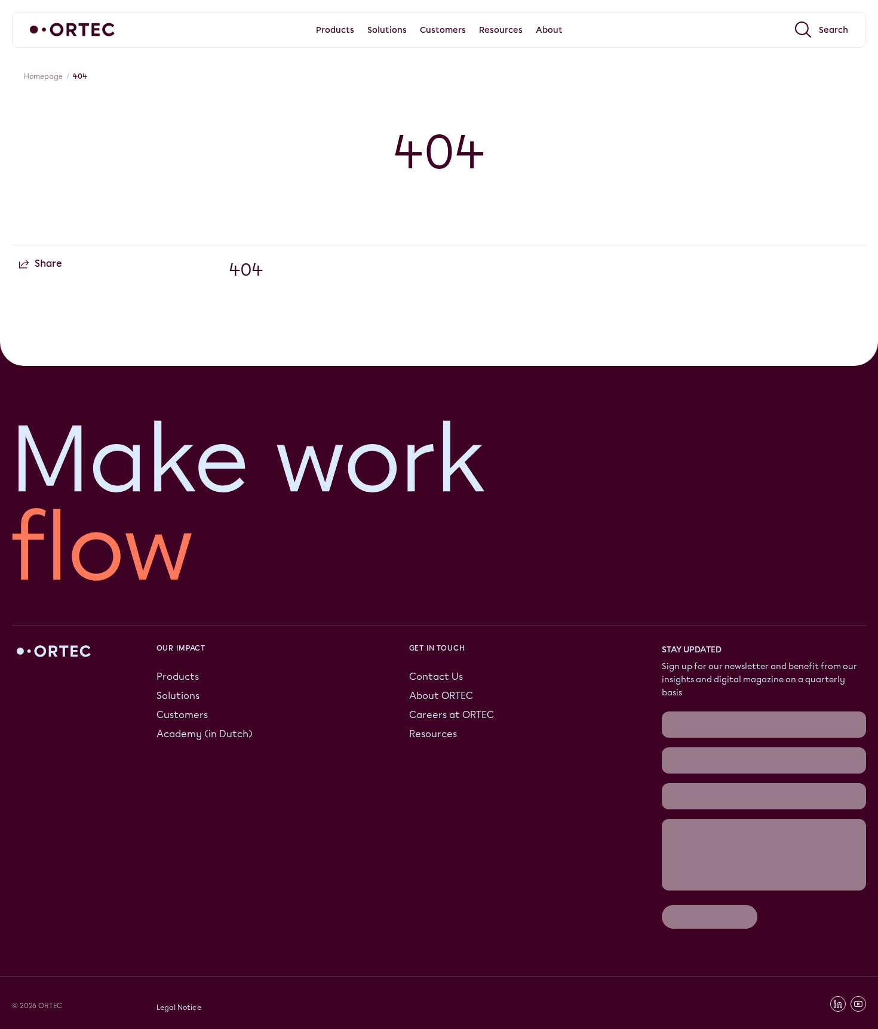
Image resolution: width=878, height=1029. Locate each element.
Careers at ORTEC (451, 714)
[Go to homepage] (72, 29)
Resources (433, 734)
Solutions (177, 695)
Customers (182, 714)
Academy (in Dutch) (204, 734)
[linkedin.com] (838, 1004)
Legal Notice (178, 1007)
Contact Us (436, 676)
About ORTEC (441, 695)
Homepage (43, 76)
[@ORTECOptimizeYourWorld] (858, 1004)
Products (177, 676)
